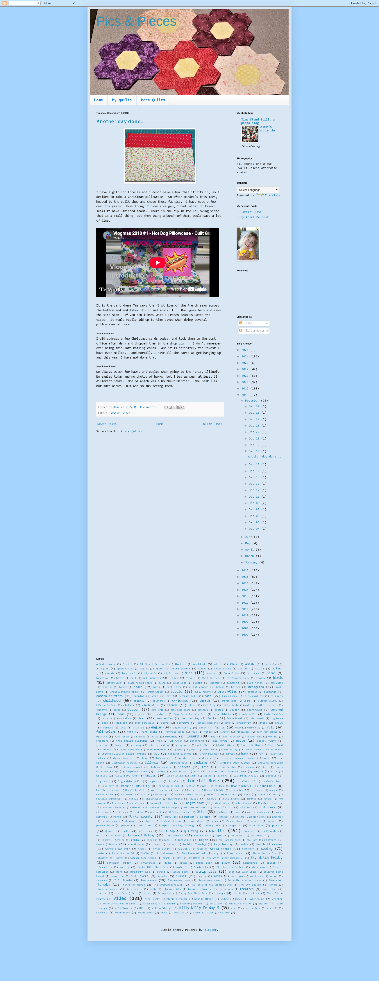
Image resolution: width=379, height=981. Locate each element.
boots (156, 687)
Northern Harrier (270, 803)
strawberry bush (140, 872)
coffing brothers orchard (261, 705)
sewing (115, 413)
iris (205, 767)
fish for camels (267, 732)
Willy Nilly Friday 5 (199, 908)
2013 (245, 596)
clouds (172, 705)
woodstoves (145, 912)
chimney (139, 701)
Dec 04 (255, 529)
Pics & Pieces (136, 21)
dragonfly (244, 723)
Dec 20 (255, 438)
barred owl (102, 678)
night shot (195, 803)
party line (171, 817)
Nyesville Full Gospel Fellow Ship (154, 808)
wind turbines (251, 908)
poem (215, 821)
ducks (123, 728)
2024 (245, 356)
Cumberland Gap (273, 714)
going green (183, 745)
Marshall (192, 790)
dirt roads (257, 718)
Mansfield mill (134, 790)
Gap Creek (176, 741)
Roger (203, 840)
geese (240, 740)
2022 (245, 369)
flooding (171, 736)
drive (279, 723)
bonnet (123, 687)
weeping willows (192, 904)
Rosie (113, 844)
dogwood (121, 723)
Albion (234, 664)
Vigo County (152, 899)
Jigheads (160, 772)
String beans (180, 872)
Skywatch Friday (119, 863)
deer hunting (190, 718)
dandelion (125, 718)
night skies (222, 803)
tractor (101, 893)
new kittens (136, 803)
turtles (253, 893)
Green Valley (229, 750)
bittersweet (113, 683)
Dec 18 (255, 451)
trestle (120, 893)
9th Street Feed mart (153, 664)
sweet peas (256, 876)
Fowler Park (254, 737)
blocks (197, 683)
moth (247, 794)
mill (144, 795)
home (145, 758)
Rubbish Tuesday (194, 844)
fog (213, 736)
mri (275, 795)
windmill (272, 908)
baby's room (170, 673)
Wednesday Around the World (120, 904)
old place (102, 812)
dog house (277, 718)
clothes (128, 705)
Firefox (224, 732)
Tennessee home (179, 880)
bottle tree (174, 687)
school (142, 849)
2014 (245, 590)
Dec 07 (255, 509)
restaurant (237, 836)
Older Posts (212, 424)
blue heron (255, 683)
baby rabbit (129, 673)
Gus (156, 753)
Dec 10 (255, 497)
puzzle (277, 825)
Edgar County (182, 727)
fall (270, 727)
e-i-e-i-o (139, 728)
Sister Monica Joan (264, 853)
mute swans (231, 799)
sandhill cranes (269, 844)
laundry (222, 776)
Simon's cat (235, 853)
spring (124, 867)
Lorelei (174, 781)
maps (178, 790)
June (249, 537)
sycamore (101, 880)
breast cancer (198, 687)
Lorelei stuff (246, 781)
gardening (197, 741)
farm (130, 732)
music (194, 799)
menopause (257, 790)
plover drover (196, 821)
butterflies (227, 692)
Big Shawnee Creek (238, 678)
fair (238, 728)
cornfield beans (180, 710)
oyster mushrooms (258, 812)
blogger (215, 683)
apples (144, 669)
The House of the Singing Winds (211, 885)
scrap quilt (161, 849)
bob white (277, 683)
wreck (164, 913)
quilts (217, 830)
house (266, 758)
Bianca (173, 678)
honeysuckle (163, 758)
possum (125, 826)
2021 (245, 376)
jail (265, 767)
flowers (192, 736)
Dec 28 (255, 412)
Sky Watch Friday (267, 858)
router (156, 844)
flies (155, 737)
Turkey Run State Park (193, 893)
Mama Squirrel (241, 786)
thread (273, 885)
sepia (200, 849)
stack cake (258, 867)
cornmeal (202, 710)
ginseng (136, 745)
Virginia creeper (177, 899)
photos (149, 821)
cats (207, 696)
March (250, 556)
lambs (193, 776)
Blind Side (179, 683)
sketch (119, 858)
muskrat (211, 799)
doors (165, 723)
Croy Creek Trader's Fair (190, 714)
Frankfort (102, 741)
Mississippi (160, 795)
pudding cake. (212, 826)
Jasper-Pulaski (136, 771)
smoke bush (204, 863)
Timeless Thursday (107, 889)
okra (216, 807)
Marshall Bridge (214, 790)
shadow (100, 853)
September (248, 849)
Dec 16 (255, 471)
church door (229, 701)
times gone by (134, 889)
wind (233, 908)
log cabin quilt (129, 781)
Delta (211, 718)
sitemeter (102, 858)
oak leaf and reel (195, 808)
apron (159, 668)
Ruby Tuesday (223, 844)
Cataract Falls (188, 696)
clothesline (150, 705)
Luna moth (108, 786)
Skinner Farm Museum (143, 858)
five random (122, 737)
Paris (117, 817)
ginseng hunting (159, 745)
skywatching (148, 863)
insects (184, 767)
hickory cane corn (124, 758)
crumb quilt (247, 714)
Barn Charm (231, 673)
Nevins (268, 799)
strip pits (206, 871)
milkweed (127, 794)
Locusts (271, 776)
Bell (133, 678)
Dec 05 (255, 522)
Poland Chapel (235, 821)
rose (99, 844)
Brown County (155, 692)
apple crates (125, 669)
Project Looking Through (177, 825)
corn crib (157, 710)
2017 (245, 570)
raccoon (249, 831)
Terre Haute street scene (244, 880)
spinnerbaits (104, 867)
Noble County (243, 803)
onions (139, 812)
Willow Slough (162, 908)
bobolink (107, 687)
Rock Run (152, 840)
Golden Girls (226, 745)
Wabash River (203, 899)
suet (231, 872)
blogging (233, 683)
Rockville (184, 840)
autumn (277, 668)
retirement (257, 836)
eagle (156, 727)
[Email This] (166, 407)
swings (273, 876)
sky (179, 858)
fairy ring (253, 728)
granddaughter (156, 749)
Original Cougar (179, 812)
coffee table (230, 705)
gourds (107, 749)
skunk (166, 858)
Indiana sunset (131, 767)
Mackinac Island (169, 786)
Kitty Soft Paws (126, 776)
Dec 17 (255, 464)
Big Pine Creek (211, 678)
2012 (245, 602)
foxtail (272, 737)
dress (263, 723)
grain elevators (130, 750)
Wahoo (238, 899)
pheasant (131, 821)
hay (261, 754)
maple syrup (159, 790)
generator (102, 745)
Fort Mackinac (231, 737)
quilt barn (145, 831)
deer (141, 718)
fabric (219, 727)
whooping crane (240, 903)
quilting (191, 831)
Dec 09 (255, 503)
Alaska (218, 664)
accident (199, 664)
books (138, 687)
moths (262, 794)
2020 (245, 382)
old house (267, 807)
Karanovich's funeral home (226, 771)
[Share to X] (174, 407)
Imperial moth (178, 763)
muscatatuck (154, 799)
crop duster (159, 714)
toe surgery (226, 889)
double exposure (208, 723)
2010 (245, 615)
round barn (136, 844)
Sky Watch (194, 858)
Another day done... (119, 121)
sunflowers (139, 876)
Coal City (209, 705)
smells (184, 863)
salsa (244, 844)
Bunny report (203, 692)
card (155, 696)
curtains (107, 718)
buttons (252, 692)
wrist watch (181, 913)
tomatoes (247, 889)
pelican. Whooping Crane (250, 817)
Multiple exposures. (109, 799)
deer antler (164, 718)
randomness (174, 835)
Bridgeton (256, 687)
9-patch (127, 664)
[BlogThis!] (170, 407)
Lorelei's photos (272, 781)
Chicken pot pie (254, 696)
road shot (277, 836)
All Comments (253, 330)
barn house (253, 673)
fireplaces (243, 732)
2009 (245, 622)
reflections (201, 836)
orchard (155, 812)
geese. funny (266, 741)
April (250, 549)
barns (271, 673)
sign (216, 853)
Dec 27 (255, 419)
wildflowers (123, 908)
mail (205, 786)
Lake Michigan (175, 776)
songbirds (250, 863)
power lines (144, 826)
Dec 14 (255, 477)
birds (278, 678)
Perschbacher (110, 821)
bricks (220, 687)
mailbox (219, 786)
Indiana (201, 762)
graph (192, 750)
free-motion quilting (131, 741)
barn (189, 673)
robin (135, 840)
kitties (101, 776)
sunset (181, 876)
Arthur (202, 669)
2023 (245, 363)
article (242, 669)
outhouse (222, 812)
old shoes (122, 812)
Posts (247, 323)
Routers (171, 844)
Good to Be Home (251, 745)
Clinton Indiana (106, 705)
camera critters (109, 696)
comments (101, 710)
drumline (107, 728)
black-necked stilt (140, 683)
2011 (245, 609)
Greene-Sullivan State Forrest (124, 754)
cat (168, 696)
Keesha (258, 771)
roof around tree (229, 840)
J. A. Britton (227, 767)
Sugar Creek (248, 872)
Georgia (119, 745)
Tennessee (148, 880)
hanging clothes (179, 754)
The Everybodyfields (168, 885)
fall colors (106, 732)
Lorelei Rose (251, 212)
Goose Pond (275, 745)
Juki (196, 771)
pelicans (277, 817)
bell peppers (152, 678)
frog (159, 741)
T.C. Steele (123, 880)
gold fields (204, 745)
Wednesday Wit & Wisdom (160, 904)
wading (225, 899)
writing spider (204, 913)
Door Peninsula (144, 723)
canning (139, 696)
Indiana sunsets (161, 767)
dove (227, 723)
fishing (101, 736)
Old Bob (245, 807)
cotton (219, 710)
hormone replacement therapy (238, 758)
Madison (190, 786)
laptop (207, 776)
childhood (112, 701)
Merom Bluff (104, 794)
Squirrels (201, 867)
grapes (178, 750)
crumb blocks (222, 714)
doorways (183, 723)
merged (273, 790)
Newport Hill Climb (164, 803)
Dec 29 (255, 406)
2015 (245, 583)
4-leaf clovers (105, 664)
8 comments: (149, 407)
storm (119, 872)
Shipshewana (164, 853)
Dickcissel (234, 718)
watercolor (256, 899)
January (252, 562)
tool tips (270, 889)
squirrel (181, 867)
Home (98, 100)
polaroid (255, 821)
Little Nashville (246, 776)
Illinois (152, 762)
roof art (252, 840)
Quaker (109, 831)
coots (117, 710)
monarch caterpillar (187, 795)
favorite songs (175, 732)
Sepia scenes (220, 849)
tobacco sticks (172, 889)
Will (142, 908)
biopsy (260, 678)
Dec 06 (255, 516)
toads (152, 889)
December (253, 400)
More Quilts (153, 100)
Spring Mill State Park (153, 867)
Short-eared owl (193, 853)
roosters (270, 840)
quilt (126, 831)
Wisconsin (102, 913)
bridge (235, 687)
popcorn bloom (105, 826)
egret (203, 727)
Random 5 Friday (141, 835)
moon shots (228, 794)
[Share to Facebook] (178, 407)
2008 (245, 628)
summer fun (117, 876)
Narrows (251, 799)
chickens (276, 696)
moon (210, 794)
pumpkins (235, 825)
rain (99, 835)
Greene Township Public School (263, 750)
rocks (167, 840)
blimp (162, 683)
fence (208, 732)
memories (237, 790)
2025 (245, 350)
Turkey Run (164, 893)
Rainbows (116, 836)
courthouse (254, 710)
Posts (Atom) (131, 431)
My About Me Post (255, 217)
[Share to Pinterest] (183, 407)
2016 (245, 577)
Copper (133, 710)
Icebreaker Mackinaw (124, 763)
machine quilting (135, 786)
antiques (102, 668)
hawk (244, 753)
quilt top (167, 831)
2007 (245, 635)
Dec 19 (255, 445)
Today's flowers (199, 889)
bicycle (190, 678)
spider (271, 863)
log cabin (103, 781)
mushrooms (175, 799)
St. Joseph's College (230, 867)
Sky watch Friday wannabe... (225, 858)
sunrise (162, 876)
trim (134, 893)
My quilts (122, 100)
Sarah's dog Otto (117, 849)
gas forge (220, 741)
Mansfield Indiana (107, 790)
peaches (224, 817)
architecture (181, 668)
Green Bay (209, 750)
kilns (274, 772)
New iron (117, 803)
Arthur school (222, 669)
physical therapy (170, 821)
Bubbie (176, 692)
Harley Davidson (209, 754)
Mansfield (267, 786)
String (161, 872)
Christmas (180, 701)
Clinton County (267, 701)
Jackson (248, 767)
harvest (230, 754)
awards (109, 673)
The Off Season (250, 885)
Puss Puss (256, 825)
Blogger (210, 930)
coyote (140, 714)
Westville (216, 904)
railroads (269, 831)
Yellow (224, 912)
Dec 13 (255, 484)
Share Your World (123, 853)
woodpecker (122, 912)
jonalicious (179, 772)
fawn (194, 732)
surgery (201, 876)
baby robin (150, 673)
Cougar (234, 710)
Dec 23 (255, 425)
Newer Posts (107, 424)
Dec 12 (255, 490)
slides (167, 863)
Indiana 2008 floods (235, 763)
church (205, 701)
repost (219, 836)
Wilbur (263, 903)
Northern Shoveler (114, 808)
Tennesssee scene (209, 880)
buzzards (270, 692)
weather (277, 899)
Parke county (140, 817)
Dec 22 (255, 432)
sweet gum (237, 876)
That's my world (133, 885)
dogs (105, 723)
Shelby (145, 853)
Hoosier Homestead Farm (195, 758)
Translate (273, 195)
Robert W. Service (113, 840)
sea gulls (184, 849)
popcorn (272, 821)
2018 (245, 395)
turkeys (219, 893)
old (230, 807)
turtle (237, 893)
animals (270, 664)
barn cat (211, 673)
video (126, 413)
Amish (249, 664)
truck (147, 893)
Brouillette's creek (124, 692)
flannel (140, 737)
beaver (120, 678)
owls (237, 812)
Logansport (155, 781)
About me (180, 664)
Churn (247, 701)
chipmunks (159, 701)
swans (217, 876)
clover (192, 705)
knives (150, 775)
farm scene (149, 732)
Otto (201, 812)
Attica (259, 668)
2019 (245, 388)
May (248, 543)
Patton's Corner (197, 817)
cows (121, 714)
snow (226, 862)
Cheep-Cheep (229, 696)
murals (133, 799)
